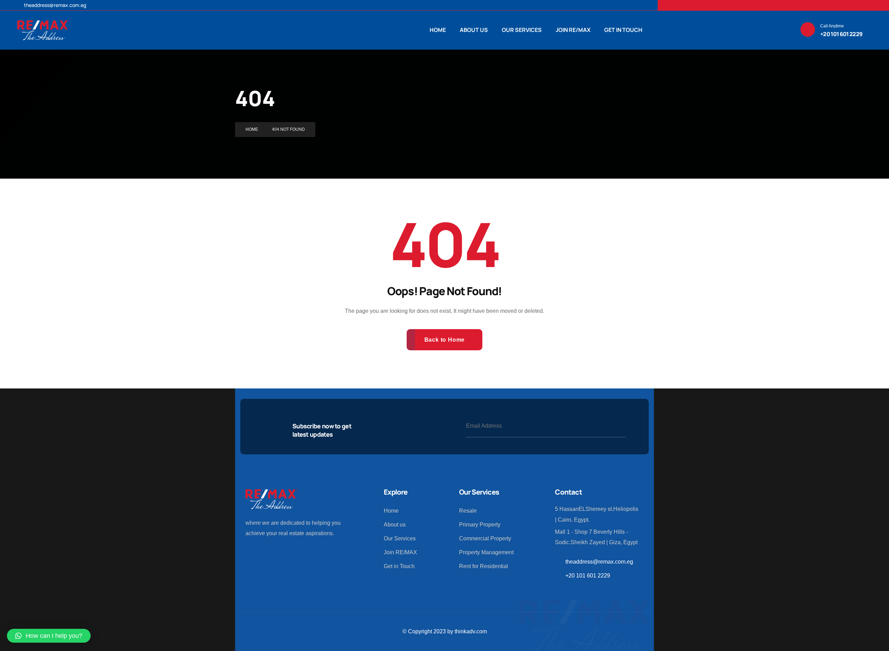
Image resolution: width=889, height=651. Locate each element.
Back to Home (444, 340)
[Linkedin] (759, 5)
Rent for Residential (483, 566)
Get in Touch (399, 566)
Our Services (400, 538)
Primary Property (479, 525)
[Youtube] (276, 551)
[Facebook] (744, 5)
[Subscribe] (619, 426)
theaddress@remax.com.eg (54, 5)
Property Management (486, 552)
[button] (49, 636)
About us (395, 525)
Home (391, 511)
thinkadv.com (471, 631)
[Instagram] (773, 5)
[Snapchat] (802, 5)
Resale (468, 511)
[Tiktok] (788, 5)
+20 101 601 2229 (587, 576)
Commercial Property (485, 538)
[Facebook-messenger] (817, 5)
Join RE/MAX (400, 552)
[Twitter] (729, 5)
